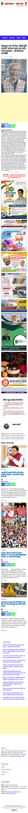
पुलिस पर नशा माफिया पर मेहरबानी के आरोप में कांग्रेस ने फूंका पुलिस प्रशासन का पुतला (14, 678)
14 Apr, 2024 (5, 56)
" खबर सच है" (16, 424)
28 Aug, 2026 (14, 609)
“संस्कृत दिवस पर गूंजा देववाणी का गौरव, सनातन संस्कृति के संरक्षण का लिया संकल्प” (13, 694)
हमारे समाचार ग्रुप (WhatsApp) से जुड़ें (14, 403)
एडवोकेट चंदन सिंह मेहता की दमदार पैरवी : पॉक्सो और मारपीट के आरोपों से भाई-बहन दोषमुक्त (13, 666)
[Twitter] (6, 126)
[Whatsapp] (13, 126)
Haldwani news (9, 439)
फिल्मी (18, 38)
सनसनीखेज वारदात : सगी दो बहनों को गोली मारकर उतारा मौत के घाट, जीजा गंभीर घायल (13, 698)
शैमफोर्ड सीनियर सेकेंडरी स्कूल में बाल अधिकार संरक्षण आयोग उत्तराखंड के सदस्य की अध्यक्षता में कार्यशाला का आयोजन (14, 673)
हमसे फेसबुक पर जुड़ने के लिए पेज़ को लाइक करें (12, 405)
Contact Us (4, 772)
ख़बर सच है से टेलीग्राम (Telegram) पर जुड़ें (13, 408)
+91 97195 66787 (15, 414)
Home (3, 767)
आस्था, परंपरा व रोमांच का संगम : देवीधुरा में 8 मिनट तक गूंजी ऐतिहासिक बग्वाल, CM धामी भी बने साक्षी (14, 651)
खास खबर (12, 38)
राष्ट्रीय (23, 38)
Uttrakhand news (19, 439)
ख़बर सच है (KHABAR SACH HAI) (16, 805)
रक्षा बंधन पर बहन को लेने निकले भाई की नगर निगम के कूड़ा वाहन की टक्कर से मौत (13, 604)
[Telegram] (10, 126)
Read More (4, 630)
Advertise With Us (6, 769)
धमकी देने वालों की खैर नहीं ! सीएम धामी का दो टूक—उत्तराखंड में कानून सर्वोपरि (13, 646)
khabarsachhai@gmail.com (16, 413)
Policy (3, 774)
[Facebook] (3, 126)
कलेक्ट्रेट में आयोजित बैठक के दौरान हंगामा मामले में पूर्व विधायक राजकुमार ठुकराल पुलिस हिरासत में (13, 683)
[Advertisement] (14, 20)
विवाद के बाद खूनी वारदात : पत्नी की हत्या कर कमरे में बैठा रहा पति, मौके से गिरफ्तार (14, 661)
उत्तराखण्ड (4, 38)
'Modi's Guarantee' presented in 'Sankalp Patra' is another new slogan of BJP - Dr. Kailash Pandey (13, 435)
